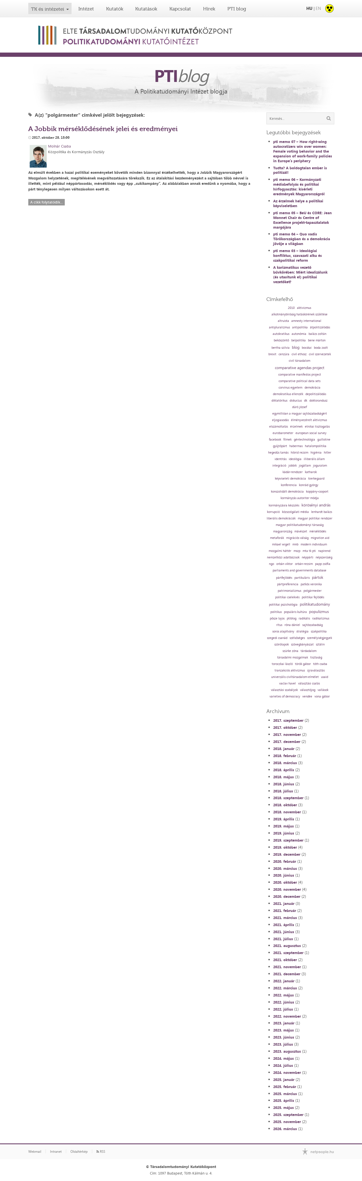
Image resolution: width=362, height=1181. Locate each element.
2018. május (283, 776)
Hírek (209, 9)
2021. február (284, 910)
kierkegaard (316, 478)
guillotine (323, 439)
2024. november (287, 1072)
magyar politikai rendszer (315, 518)
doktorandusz (318, 400)
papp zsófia (322, 563)
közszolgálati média (295, 511)
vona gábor (322, 696)
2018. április (283, 769)
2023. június (283, 1037)
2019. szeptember (288, 840)
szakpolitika (319, 631)
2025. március (285, 1093)
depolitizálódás (315, 394)
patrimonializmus (289, 590)
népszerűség (324, 557)
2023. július (283, 1044)
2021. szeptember (288, 952)
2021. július (283, 938)
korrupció (273, 511)
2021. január (283, 903)
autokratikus (281, 333)
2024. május (283, 1058)
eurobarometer (283, 433)
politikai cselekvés (287, 597)
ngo (271, 563)
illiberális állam (314, 459)
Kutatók (114, 9)
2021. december (286, 973)
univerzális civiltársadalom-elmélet (295, 677)
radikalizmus (320, 618)
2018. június (283, 783)
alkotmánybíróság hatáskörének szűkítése (299, 314)
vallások (323, 690)
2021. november (287, 966)
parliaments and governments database (299, 570)
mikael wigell (281, 544)
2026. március (285, 1128)
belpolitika (298, 340)
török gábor (303, 664)
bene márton (317, 340)
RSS (102, 1151)
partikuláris (302, 577)
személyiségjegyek (319, 638)
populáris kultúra (295, 612)
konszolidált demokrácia (287, 491)
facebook (275, 439)
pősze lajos (277, 618)
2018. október (285, 804)
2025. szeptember (288, 1114)
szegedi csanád (277, 638)
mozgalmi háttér (280, 550)
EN (318, 8)
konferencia (289, 485)
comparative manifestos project (299, 374)
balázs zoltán (317, 333)
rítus (279, 625)
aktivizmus (304, 307)
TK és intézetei (47, 9)
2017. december (286, 741)
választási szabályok (284, 690)
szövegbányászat (302, 644)
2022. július (283, 1009)
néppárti (307, 557)
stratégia (302, 631)
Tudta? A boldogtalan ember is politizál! (300, 170)
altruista (283, 320)
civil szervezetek (320, 354)
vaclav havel (287, 683)
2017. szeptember (288, 720)
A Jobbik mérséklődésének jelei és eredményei (103, 129)
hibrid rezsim (299, 452)
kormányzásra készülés (284, 505)
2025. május (283, 1107)
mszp (297, 550)
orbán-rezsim (304, 563)
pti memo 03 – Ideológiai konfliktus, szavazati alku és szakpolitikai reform (297, 255)
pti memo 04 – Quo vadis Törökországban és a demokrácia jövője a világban (301, 238)
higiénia (316, 452)
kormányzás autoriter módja (300, 498)
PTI (181, 75)
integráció (279, 465)
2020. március (285, 868)
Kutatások (146, 9)
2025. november (287, 1121)
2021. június (283, 931)
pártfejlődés (284, 577)
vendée (307, 696)
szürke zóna (290, 651)
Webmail (34, 1151)
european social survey (311, 433)
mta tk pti (309, 550)
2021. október (285, 959)
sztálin (320, 644)
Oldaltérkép (79, 1151)
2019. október (285, 847)
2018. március (285, 762)
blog (295, 347)
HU (309, 8)
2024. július (283, 1065)
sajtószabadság (312, 625)
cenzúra (284, 354)
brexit (272, 354)
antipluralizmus (279, 327)
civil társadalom (299, 360)
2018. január (283, 748)
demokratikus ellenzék (288, 394)
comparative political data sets (299, 381)
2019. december (286, 854)
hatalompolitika (315, 446)
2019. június (283, 833)
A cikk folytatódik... (46, 202)
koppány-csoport (317, 491)
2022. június (283, 1002)
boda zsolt (321, 347)
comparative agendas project (299, 368)
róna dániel (292, 625)
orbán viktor (284, 563)
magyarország (282, 531)
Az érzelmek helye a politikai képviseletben (298, 203)
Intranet (56, 1151)
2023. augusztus (287, 1051)
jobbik (292, 465)
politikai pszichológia (283, 604)
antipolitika (300, 327)
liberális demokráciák (281, 518)
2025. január (283, 1079)
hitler (327, 452)
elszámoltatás (278, 426)
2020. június (283, 875)
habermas (296, 446)
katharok (311, 472)
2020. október (285, 882)
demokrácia (312, 387)
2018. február (284, 755)
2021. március (285, 917)
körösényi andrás (315, 505)
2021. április (283, 924)
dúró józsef (299, 407)
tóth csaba (320, 664)
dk (305, 400)
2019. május (283, 826)
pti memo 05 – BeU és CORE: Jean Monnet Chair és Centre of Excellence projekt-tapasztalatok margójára (302, 220)
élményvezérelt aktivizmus (309, 420)
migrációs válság (297, 537)
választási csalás (309, 683)
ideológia (295, 459)
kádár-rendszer (293, 472)
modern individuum (314, 544)
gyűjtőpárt (280, 446)
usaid (324, 677)
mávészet (300, 531)
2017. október (285, 727)
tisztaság (316, 657)
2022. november (287, 1016)
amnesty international (306, 320)
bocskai (307, 347)
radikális (304, 618)
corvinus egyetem (290, 387)
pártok (317, 577)
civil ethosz (299, 354)
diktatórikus (279, 400)
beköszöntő (281, 340)
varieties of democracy (285, 696)
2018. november (287, 811)
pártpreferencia (287, 584)
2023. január (283, 1023)
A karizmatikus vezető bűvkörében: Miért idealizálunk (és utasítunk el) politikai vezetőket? (300, 274)
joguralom (320, 465)
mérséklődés (317, 531)
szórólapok (281, 644)
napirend (324, 550)
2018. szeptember (288, 797)
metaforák (277, 537)
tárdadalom (308, 651)
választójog (307, 690)
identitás (280, 459)
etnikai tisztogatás (317, 426)
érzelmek (296, 426)
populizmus (319, 612)
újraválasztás (316, 670)
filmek (287, 439)
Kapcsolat (180, 9)
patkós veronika (311, 584)
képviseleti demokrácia (290, 478)
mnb (295, 544)
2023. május (283, 1030)
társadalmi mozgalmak (292, 657)
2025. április (283, 1100)
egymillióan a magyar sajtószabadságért (299, 413)
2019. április (283, 819)
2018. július (283, 791)
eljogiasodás (280, 420)
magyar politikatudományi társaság (300, 524)
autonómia (299, 333)
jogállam (305, 465)
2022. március (285, 988)
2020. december (286, 896)
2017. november (287, 734)
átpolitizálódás (320, 327)
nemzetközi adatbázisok (283, 557)
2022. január (283, 980)
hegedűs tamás (278, 452)
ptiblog (291, 618)
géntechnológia (304, 439)
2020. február (284, 861)
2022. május (283, 995)
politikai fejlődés (313, 597)
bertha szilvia (281, 347)
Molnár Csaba (59, 146)
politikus (276, 612)
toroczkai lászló (282, 664)
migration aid (320, 537)
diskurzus (296, 400)
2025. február (284, 1086)
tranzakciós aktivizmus (290, 670)
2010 (291, 307)
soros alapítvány (283, 631)
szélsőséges (297, 638)
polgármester (312, 590)
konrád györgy (308, 485)
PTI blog (236, 9)
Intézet (86, 9)
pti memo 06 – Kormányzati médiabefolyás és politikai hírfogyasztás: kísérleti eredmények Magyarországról (299, 186)
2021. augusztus (287, 945)
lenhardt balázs (321, 511)
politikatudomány (315, 604)
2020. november (287, 889)
